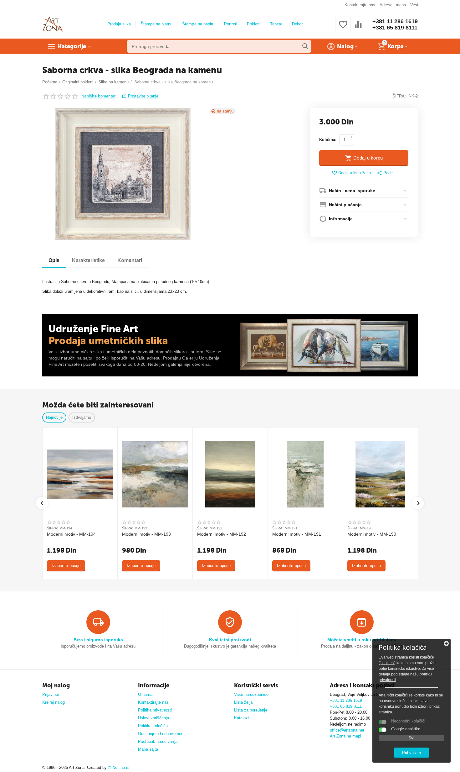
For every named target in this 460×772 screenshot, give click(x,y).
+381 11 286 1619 (395, 21)
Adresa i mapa (393, 5)
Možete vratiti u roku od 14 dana (361, 639)
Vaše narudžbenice (251, 694)
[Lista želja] (343, 28)
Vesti (414, 5)
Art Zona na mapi (345, 736)
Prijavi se (50, 694)
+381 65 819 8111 (394, 27)
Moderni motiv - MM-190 (371, 534)
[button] (386, 173)
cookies (387, 663)
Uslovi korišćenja (153, 718)
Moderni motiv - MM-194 (71, 534)
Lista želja (243, 702)
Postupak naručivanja (157, 741)
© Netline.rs (119, 767)
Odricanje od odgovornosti (161, 733)
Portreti (230, 24)
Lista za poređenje (250, 710)
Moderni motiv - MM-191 (296, 534)
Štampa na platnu (156, 24)
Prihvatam (411, 752)
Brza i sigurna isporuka (98, 639)
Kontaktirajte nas (360, 5)
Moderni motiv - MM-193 (146, 534)
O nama (145, 694)
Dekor (297, 24)
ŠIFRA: (399, 96)
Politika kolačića (153, 725)
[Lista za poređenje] (358, 28)
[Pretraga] (305, 46)
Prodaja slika (119, 24)
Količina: (327, 139)
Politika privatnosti (154, 710)
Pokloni (253, 24)
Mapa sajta (148, 749)
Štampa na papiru (198, 24)
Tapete (276, 24)
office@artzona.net (347, 730)
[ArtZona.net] (53, 24)
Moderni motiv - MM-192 (221, 534)
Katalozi (241, 718)
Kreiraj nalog (53, 702)
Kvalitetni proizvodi (230, 639)
